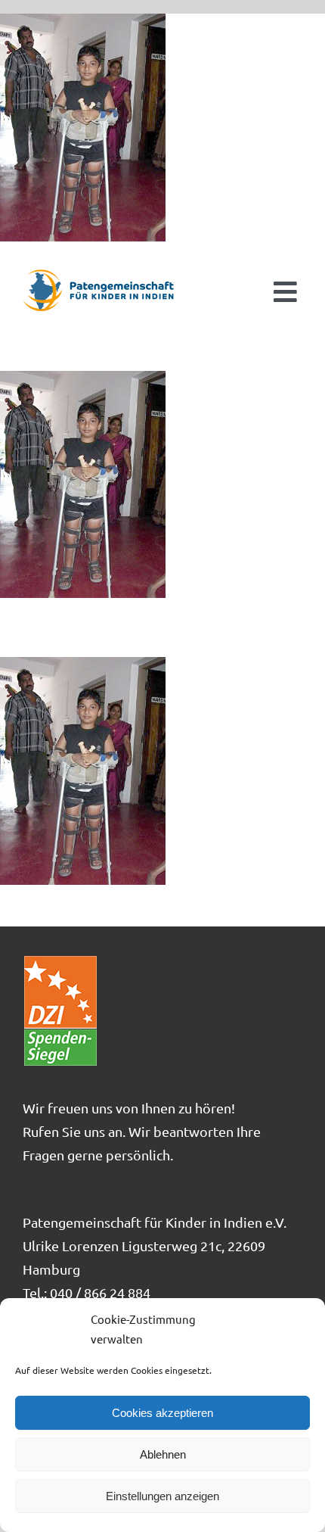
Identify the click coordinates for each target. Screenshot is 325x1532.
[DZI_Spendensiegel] (60, 961)
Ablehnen (163, 1454)
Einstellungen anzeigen (162, 1496)
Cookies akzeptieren (162, 1412)
